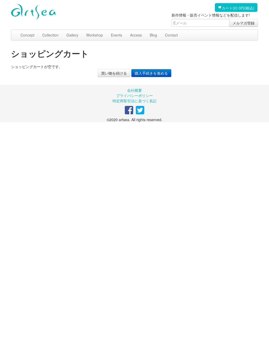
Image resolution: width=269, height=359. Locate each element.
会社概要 (134, 90)
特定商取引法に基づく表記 (134, 100)
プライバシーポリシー (134, 95)
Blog (153, 35)
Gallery (72, 35)
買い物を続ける (114, 73)
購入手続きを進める (151, 73)
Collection (50, 35)
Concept (27, 35)
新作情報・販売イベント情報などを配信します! (211, 15)
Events (116, 35)
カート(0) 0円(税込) (238, 8)
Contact (171, 35)
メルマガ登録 (243, 22)
